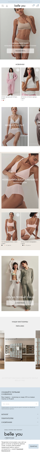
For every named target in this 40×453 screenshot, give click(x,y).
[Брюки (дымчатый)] (4, 100)
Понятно (33, 446)
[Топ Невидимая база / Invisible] (10, 226)
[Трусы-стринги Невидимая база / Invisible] (30, 226)
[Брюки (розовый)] (1, 100)
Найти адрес (20, 325)
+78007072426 (9, 438)
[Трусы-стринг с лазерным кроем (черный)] (22, 245)
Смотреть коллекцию (20, 182)
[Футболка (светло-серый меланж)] (22, 100)
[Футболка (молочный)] (21, 100)
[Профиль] (7, 6)
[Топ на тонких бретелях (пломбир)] (3, 245)
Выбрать (14, 128)
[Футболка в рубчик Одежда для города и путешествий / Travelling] (30, 81)
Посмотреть (20, 51)
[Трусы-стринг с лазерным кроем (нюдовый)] (24, 245)
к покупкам (20, 303)
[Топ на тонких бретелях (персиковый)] (4, 245)
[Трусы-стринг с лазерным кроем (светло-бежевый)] (21, 245)
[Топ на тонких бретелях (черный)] (1, 245)
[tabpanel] (20, 30)
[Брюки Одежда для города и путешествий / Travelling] (10, 81)
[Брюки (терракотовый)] (3, 100)
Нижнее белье (14, 125)
